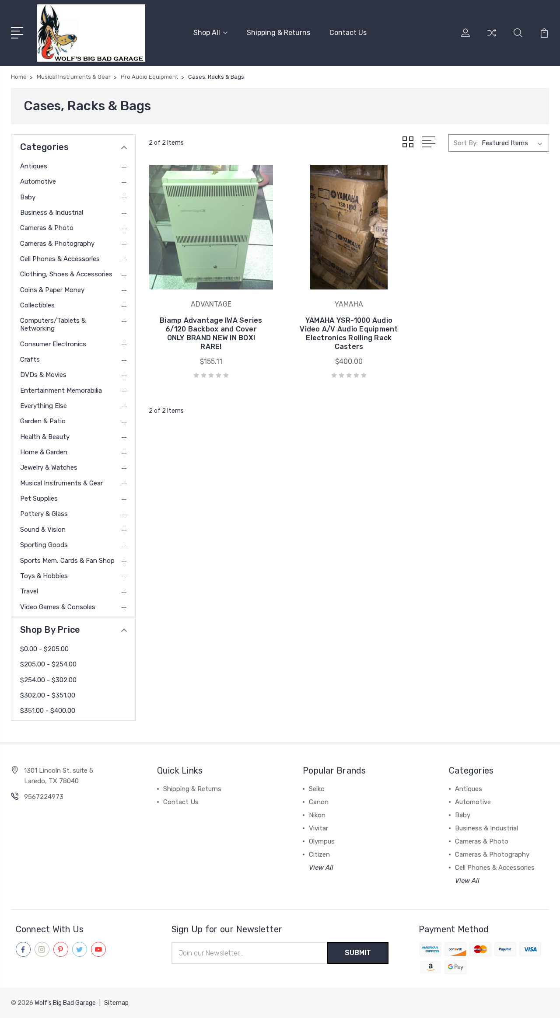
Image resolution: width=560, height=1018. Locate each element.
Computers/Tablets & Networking (53, 324)
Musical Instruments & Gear (61, 483)
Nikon (317, 815)
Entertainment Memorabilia (61, 390)
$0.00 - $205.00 (44, 649)
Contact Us (348, 32)
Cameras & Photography (57, 244)
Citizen (319, 854)
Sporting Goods (44, 545)
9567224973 (43, 797)
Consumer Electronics (53, 344)
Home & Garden (43, 452)
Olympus (322, 841)
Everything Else (43, 406)
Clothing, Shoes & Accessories (66, 274)
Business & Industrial (51, 212)
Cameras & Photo (47, 228)
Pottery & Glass (44, 514)
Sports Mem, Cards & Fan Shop (67, 561)
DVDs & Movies (43, 375)
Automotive (38, 181)
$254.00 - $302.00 (48, 680)
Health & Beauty (45, 437)
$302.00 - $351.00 (47, 695)
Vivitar (318, 828)
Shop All (206, 32)
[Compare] (492, 38)
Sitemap (116, 1003)
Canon (319, 802)
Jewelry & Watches (48, 467)
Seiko (317, 789)
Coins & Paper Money (52, 290)
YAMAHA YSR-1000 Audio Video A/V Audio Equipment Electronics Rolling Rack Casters (349, 333)
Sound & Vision (43, 529)
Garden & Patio (43, 421)
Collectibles (37, 305)
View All (321, 868)
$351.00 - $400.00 (47, 711)
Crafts (30, 359)
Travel (29, 591)
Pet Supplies (39, 498)
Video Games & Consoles (57, 607)
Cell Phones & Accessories (60, 259)
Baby (27, 197)
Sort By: (466, 143)
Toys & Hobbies (44, 576)
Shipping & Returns (278, 32)
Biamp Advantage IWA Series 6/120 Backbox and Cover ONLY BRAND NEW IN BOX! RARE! (211, 333)
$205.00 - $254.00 (48, 664)
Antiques (33, 166)
